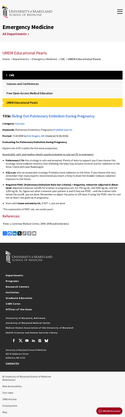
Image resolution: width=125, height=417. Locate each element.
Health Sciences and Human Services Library (32, 332)
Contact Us (12, 363)
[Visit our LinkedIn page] (33, 341)
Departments (21, 59)
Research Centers (17, 286)
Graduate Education (19, 298)
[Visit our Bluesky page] (46, 341)
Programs (12, 281)
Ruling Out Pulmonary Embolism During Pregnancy (53, 116)
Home (6, 59)
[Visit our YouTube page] (26, 341)
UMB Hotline (9, 399)
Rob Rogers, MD (36, 135)
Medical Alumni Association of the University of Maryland (39, 327)
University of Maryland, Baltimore (25, 318)
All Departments (14, 34)
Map (4, 412)
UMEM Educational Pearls (22, 102)
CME (62, 59)
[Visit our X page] (20, 341)
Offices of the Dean (19, 309)
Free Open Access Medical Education (30, 93)
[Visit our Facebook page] (13, 341)
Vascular (20, 123)
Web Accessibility (12, 386)
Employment (9, 405)
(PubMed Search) (62, 129)
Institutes (12, 292)
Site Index (7, 392)
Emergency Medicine (44, 59)
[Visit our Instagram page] (39, 341)
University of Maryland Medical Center (28, 322)
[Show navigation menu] (120, 12)
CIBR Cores (13, 303)
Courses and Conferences (23, 84)
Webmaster (8, 379)
